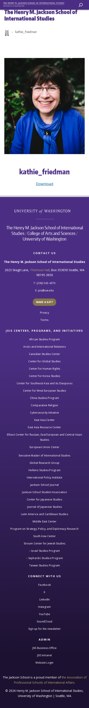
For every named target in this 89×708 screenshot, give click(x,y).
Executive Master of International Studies (44, 455)
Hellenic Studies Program (44, 470)
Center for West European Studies (44, 390)
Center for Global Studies (44, 361)
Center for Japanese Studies (44, 499)
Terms (44, 320)
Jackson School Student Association (44, 492)
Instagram (44, 607)
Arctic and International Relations (44, 347)
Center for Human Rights (44, 368)
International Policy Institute (44, 477)
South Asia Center (44, 536)
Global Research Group (44, 463)
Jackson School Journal (44, 485)
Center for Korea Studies (44, 376)
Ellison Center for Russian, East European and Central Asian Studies (44, 437)
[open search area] (81, 5)
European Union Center (44, 447)
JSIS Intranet (44, 655)
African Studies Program (44, 339)
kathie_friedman (26, 32)
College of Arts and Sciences (51, 233)
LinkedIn (44, 599)
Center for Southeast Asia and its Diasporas (44, 383)
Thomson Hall (39, 270)
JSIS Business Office (44, 648)
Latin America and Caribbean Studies (44, 514)
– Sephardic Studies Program (44, 558)
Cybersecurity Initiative (44, 412)
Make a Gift (44, 302)
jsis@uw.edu (46, 290)
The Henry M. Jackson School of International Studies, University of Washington (35, 4)
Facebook (44, 585)
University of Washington (44, 211)
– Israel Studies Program (44, 551)
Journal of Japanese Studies (44, 507)
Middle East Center (45, 521)
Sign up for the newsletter (44, 629)
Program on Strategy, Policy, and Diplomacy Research (44, 529)
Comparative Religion (44, 405)
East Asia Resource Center (44, 427)
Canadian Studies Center (44, 354)
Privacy (44, 312)
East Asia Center (44, 420)
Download (44, 183)
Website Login (44, 662)
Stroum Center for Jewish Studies (44, 543)
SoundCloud (44, 621)
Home (6, 33)
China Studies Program (44, 398)
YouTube (44, 614)
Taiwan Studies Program (44, 565)
